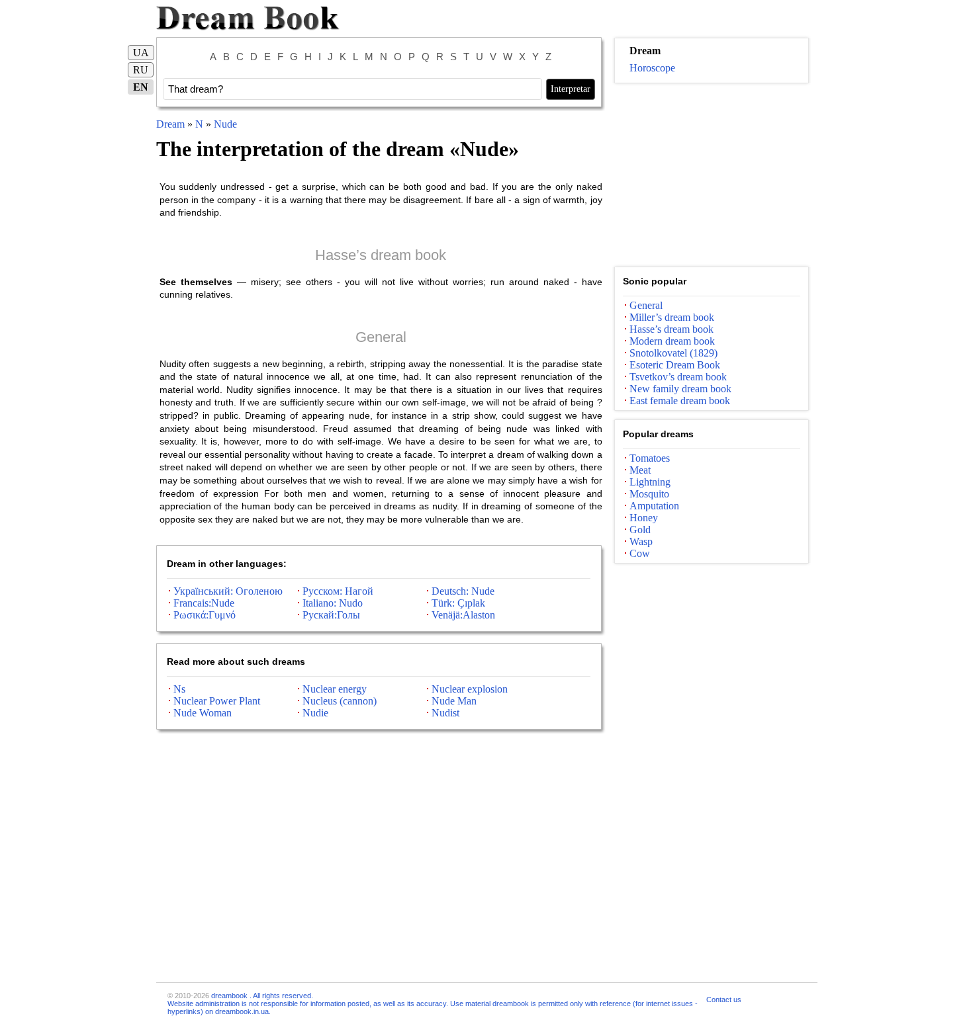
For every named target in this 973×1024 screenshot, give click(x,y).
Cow (639, 553)
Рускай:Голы (331, 614)
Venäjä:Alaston (463, 614)
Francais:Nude (203, 603)
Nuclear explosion (470, 689)
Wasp (641, 541)
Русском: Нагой (337, 591)
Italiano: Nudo (332, 603)
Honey (643, 517)
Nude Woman (202, 712)
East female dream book (679, 400)
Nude (225, 124)
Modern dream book (672, 341)
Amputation (654, 505)
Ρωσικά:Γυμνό (204, 614)
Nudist (445, 712)
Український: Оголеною (228, 591)
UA (141, 52)
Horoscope (652, 67)
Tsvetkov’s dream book (678, 376)
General (380, 337)
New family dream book (680, 388)
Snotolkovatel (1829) (673, 353)
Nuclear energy (334, 689)
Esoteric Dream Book (674, 364)
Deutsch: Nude (463, 591)
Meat (640, 470)
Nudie (315, 712)
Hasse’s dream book (380, 255)
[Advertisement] (711, 175)
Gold (640, 529)
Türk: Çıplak (458, 603)
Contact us (723, 999)
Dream (170, 124)
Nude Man (454, 700)
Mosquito (649, 493)
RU (140, 69)
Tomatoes (649, 458)
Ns (179, 689)
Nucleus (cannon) (339, 700)
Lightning (650, 482)
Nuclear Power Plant (216, 700)
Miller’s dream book (671, 317)
